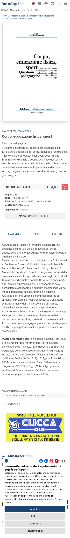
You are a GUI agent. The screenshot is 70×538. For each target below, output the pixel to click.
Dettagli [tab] (57, 234)
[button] (32, 4)
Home (4, 16)
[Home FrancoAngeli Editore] (13, 4)
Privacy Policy (35, 530)
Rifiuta (35, 516)
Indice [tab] (37, 234)
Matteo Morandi (22, 131)
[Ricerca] (66, 10)
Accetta (35, 509)
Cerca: (4, 10)
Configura (35, 523)
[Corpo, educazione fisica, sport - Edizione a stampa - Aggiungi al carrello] (65, 187)
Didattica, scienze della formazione (26, 395)
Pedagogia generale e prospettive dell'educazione (32, 16)
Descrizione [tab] (14, 234)
